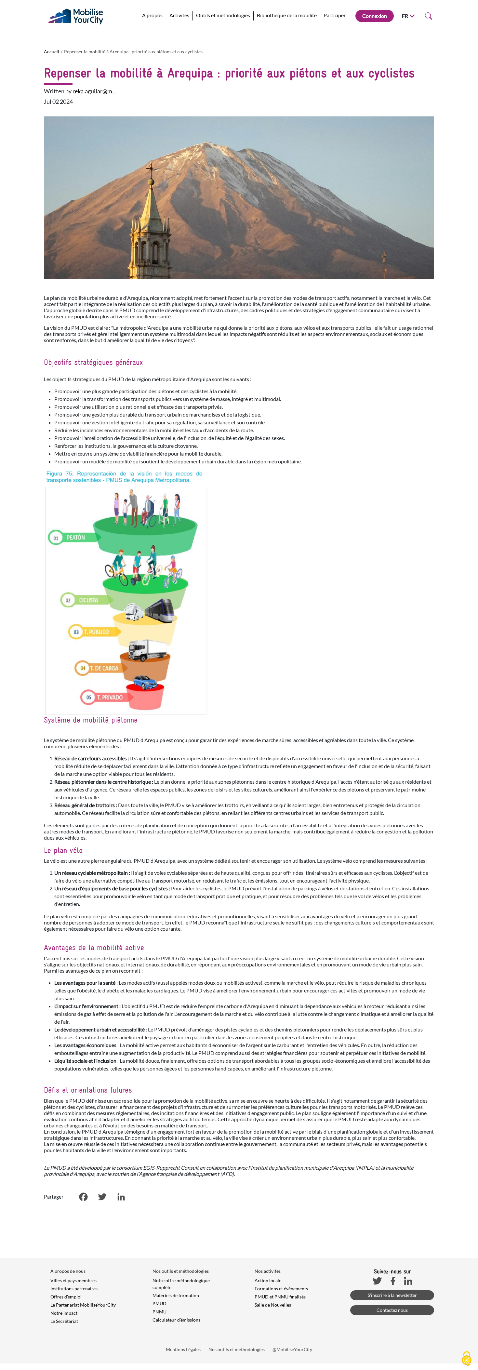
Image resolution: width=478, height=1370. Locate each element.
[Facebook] (83, 1197)
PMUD (159, 1303)
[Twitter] (102, 1197)
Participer (335, 15)
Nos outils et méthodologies (236, 1349)
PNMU (159, 1311)
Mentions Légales (183, 1349)
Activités (179, 15)
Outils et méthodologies (223, 15)
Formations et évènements (281, 1288)
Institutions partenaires (74, 1288)
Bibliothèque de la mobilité (287, 15)
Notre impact (63, 1313)
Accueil (51, 51)
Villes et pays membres (73, 1280)
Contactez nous (392, 1310)
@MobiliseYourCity (292, 1349)
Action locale (268, 1280)
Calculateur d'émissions (176, 1320)
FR (405, 16)
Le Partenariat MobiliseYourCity (83, 1305)
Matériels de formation (176, 1295)
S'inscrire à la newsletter (392, 1295)
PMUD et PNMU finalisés (280, 1296)
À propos (152, 15)
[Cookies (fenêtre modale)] (466, 1359)
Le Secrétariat (64, 1321)
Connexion (374, 16)
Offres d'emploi (66, 1296)
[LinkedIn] (121, 1197)
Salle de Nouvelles (273, 1305)
